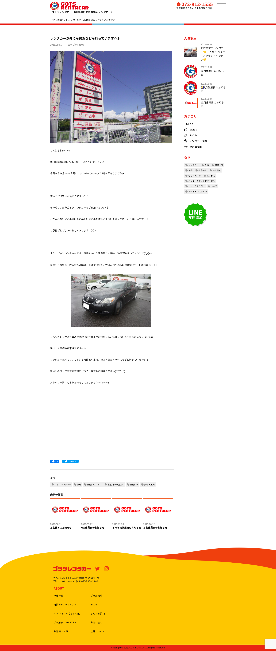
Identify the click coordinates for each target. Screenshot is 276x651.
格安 (190, 170)
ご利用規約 (97, 595)
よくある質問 (98, 613)
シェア (55, 461)
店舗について (98, 631)
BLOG (81, 44)
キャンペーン (194, 175)
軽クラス (211, 175)
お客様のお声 (61, 631)
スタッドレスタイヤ (197, 191)
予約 (207, 165)
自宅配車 (202, 170)
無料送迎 (217, 170)
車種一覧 (58, 595)
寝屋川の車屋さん (115, 484)
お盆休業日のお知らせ (155, 527)
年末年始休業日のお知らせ (126, 527)
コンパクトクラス (196, 186)
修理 (79, 484)
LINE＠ (214, 186)
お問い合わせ (98, 622)
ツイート (72, 461)
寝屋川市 (134, 484)
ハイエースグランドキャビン (201, 180)
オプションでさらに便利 (67, 613)
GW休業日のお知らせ (92, 527)
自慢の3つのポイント (65, 604)
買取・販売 (149, 484)
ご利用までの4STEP (65, 622)
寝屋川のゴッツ (94, 484)
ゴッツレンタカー (62, 484)
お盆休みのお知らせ (61, 527)
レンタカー (193, 165)
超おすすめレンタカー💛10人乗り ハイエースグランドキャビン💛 (213, 53)
